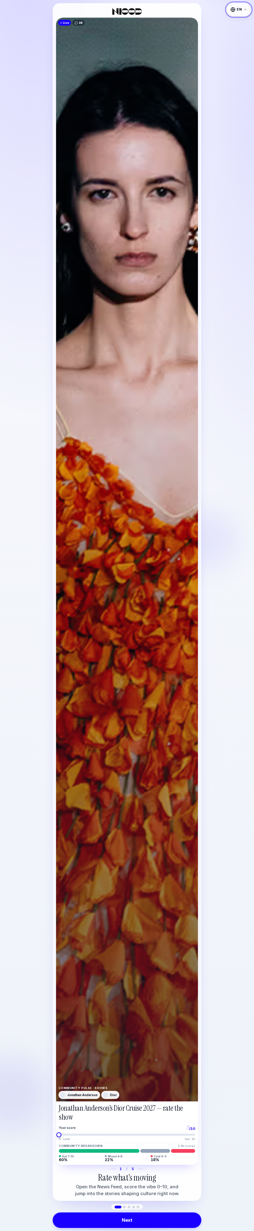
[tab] (118, 1207)
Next (127, 1220)
